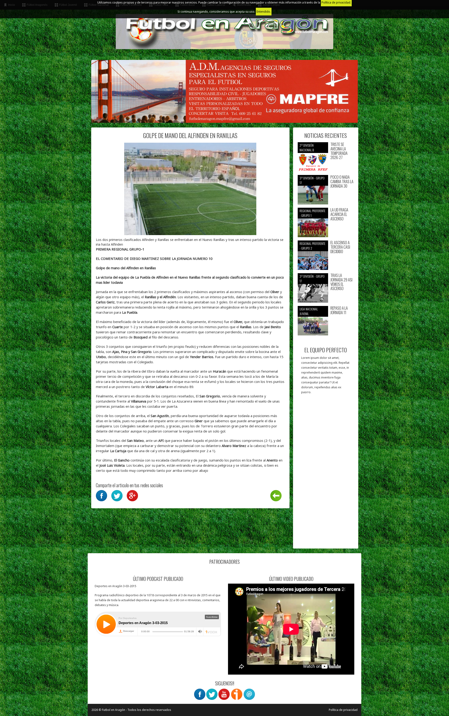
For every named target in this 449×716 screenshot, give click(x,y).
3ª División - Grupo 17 (312, 180)
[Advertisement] (325, 473)
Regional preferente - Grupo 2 (312, 246)
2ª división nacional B (307, 147)
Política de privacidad (343, 710)
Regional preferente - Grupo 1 (312, 213)
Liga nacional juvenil (309, 311)
